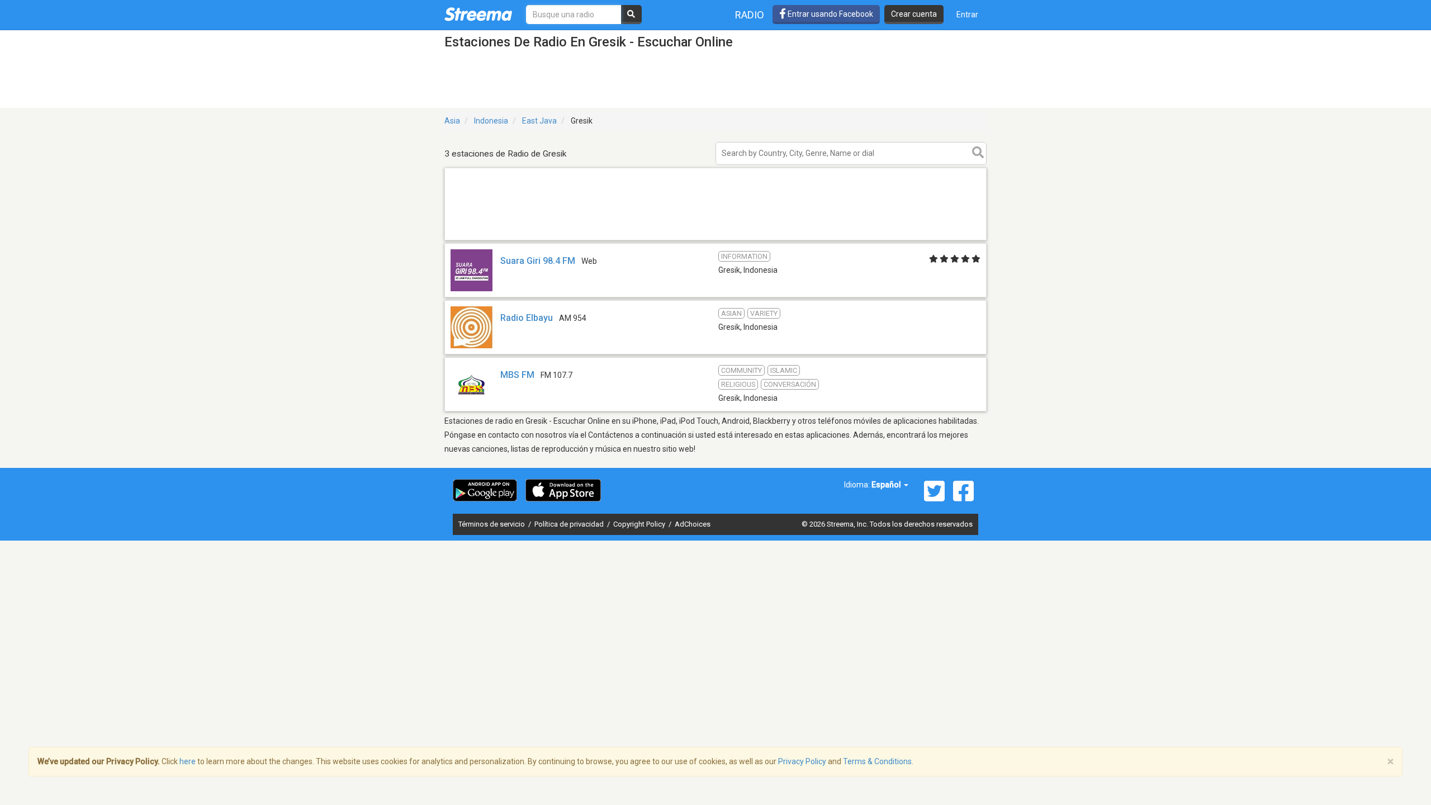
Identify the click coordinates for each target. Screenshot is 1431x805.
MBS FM (517, 375)
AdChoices (692, 524)
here (187, 761)
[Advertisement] (715, 239)
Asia (452, 120)
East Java (539, 120)
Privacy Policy (802, 761)
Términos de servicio (492, 524)
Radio (749, 15)
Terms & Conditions (877, 761)
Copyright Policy (640, 524)
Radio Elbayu (526, 317)
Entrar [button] (967, 14)
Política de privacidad (569, 524)
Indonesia (491, 120)
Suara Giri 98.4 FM (537, 260)
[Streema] (478, 14)
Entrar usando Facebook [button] (829, 14)
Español (887, 484)
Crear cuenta (914, 14)
